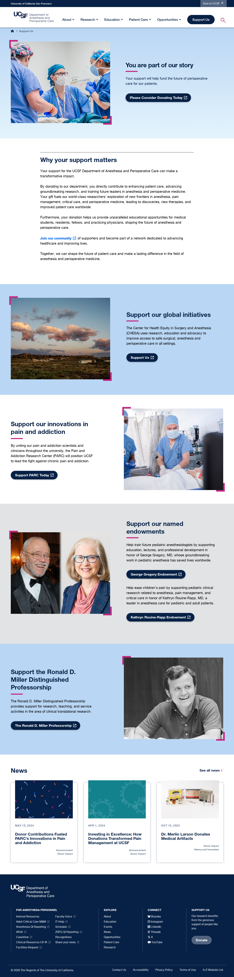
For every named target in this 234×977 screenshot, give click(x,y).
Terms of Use (188, 970)
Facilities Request (27, 947)
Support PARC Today (32, 475)
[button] (73, 20)
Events (108, 927)
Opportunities (167, 19)
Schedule (61, 927)
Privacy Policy (164, 970)
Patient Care (138, 19)
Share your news (65, 942)
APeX (19, 932)
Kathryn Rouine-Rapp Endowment (158, 617)
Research (88, 19)
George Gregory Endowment (154, 574)
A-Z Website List (213, 970)
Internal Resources (27, 916)
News (107, 932)
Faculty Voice (63, 916)
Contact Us (119, 970)
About (66, 19)
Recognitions (63, 937)
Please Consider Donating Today (156, 97)
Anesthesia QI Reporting (31, 927)
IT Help (59, 922)
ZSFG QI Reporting (66, 932)
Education (112, 19)
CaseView (22, 937)
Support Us (201, 19)
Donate (201, 940)
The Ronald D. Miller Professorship (43, 725)
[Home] (34, 18)
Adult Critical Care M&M (31, 922)
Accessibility (141, 970)
